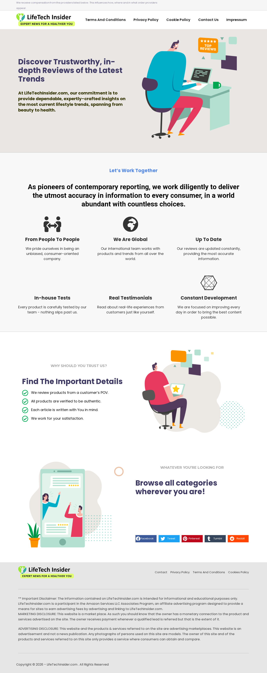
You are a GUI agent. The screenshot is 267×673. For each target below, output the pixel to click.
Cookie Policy (178, 19)
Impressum (236, 19)
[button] (146, 538)
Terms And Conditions (105, 19)
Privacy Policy (146, 19)
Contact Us (208, 19)
